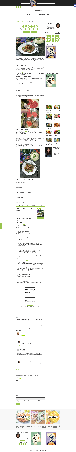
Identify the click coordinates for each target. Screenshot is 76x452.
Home (17, 21)
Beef (22, 21)
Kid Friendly (37, 320)
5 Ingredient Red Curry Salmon (57, 111)
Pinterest (21, 79)
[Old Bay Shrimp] (57, 126)
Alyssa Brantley (20, 220)
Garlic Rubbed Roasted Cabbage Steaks (49, 143)
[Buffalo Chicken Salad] (49, 118)
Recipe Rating (18, 377)
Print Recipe (34, 31)
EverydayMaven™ (38, 9)
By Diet (31, 319)
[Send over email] (36, 29)
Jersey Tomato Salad (19, 197)
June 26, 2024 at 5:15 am (22, 350)
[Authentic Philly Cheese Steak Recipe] (57, 118)
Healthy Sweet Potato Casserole (21, 194)
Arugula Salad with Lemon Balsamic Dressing (23, 192)
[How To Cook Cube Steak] (49, 126)
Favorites (22, 320)
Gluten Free (26, 320)
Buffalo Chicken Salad (49, 120)
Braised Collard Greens (19, 187)
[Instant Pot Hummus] (57, 134)
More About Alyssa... (22, 440)
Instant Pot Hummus (57, 135)
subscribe (36, 400)
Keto (34, 320)
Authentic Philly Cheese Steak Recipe (57, 120)
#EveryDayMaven (24, 306)
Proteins (19, 21)
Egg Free (37, 319)
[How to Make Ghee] (57, 141)
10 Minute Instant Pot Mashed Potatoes (22, 199)
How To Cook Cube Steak (49, 128)
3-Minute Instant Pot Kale (20, 202)
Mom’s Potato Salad (19, 189)
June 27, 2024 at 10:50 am (24, 362)
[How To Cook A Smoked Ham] (49, 134)
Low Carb (41, 320)
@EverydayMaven (30, 305)
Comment (18, 380)
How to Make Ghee (56, 143)
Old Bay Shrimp (57, 127)
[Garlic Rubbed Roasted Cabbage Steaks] (49, 141)
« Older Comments (19, 369)
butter (24, 224)
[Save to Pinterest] (24, 29)
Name (17, 388)
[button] (75, 5)
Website (17, 395)
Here (26, 131)
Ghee (21, 140)
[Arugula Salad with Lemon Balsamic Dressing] (49, 109)
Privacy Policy (44, 450)
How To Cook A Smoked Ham (49, 135)
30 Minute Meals (24, 319)
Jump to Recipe (26, 31)
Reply (18, 338)
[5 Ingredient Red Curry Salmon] (57, 109)
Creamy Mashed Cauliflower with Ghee (22, 184)
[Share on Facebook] (28, 29)
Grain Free (31, 320)
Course (34, 319)
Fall (40, 319)
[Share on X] (32, 29)
